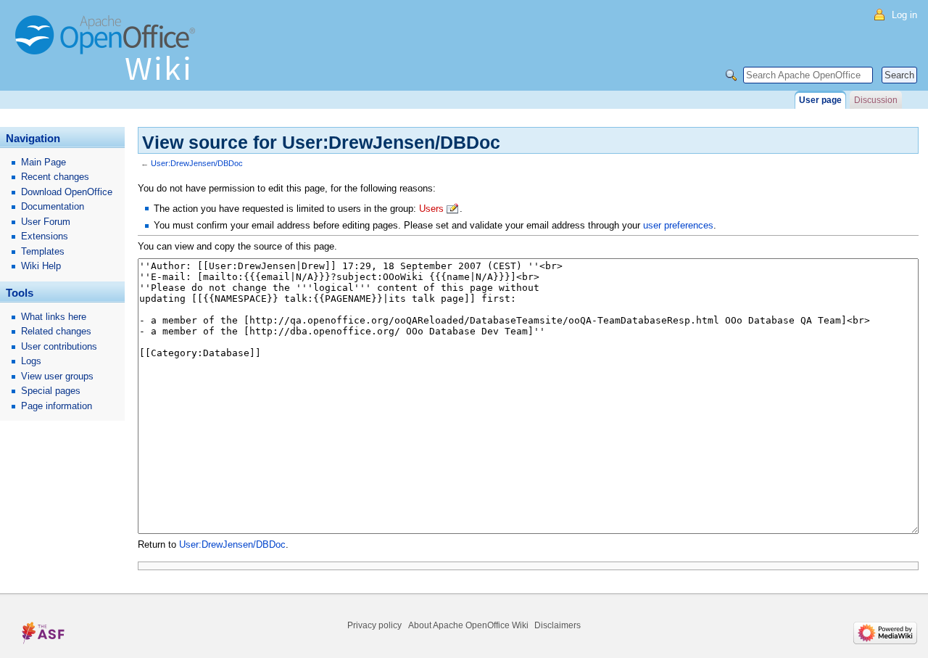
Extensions (44, 236)
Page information (56, 405)
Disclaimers (557, 625)
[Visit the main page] (109, 54)
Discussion (876, 100)
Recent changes (55, 176)
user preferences (678, 225)
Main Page (43, 162)
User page (820, 100)
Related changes (56, 331)
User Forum (45, 221)
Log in (904, 14)
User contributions (59, 346)
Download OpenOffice (66, 191)
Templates (43, 251)
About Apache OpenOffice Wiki (468, 625)
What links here (53, 316)
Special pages (50, 390)
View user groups (57, 376)
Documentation (52, 206)
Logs (31, 360)
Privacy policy (374, 625)
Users (431, 208)
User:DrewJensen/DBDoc (197, 163)
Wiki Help (41, 265)
